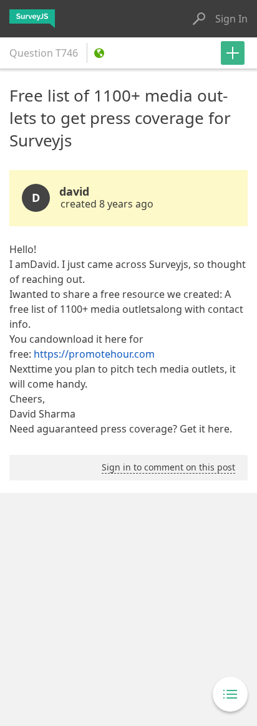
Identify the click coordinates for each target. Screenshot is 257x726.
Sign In (231, 19)
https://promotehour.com (94, 354)
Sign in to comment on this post (168, 467)
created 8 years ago (107, 204)
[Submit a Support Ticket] (233, 53)
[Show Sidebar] (230, 694)
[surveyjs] (32, 18)
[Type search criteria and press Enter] (199, 18)
